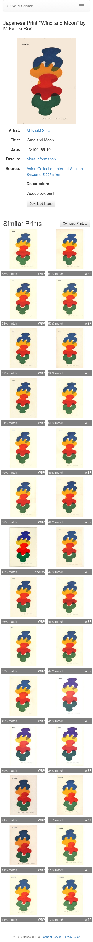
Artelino (39, 572)
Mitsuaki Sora (38, 130)
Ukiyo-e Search (20, 5)
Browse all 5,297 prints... (45, 174)
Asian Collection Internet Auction (55, 168)
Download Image (41, 203)
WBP (41, 274)
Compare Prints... (75, 223)
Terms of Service (51, 937)
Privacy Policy (71, 937)
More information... (43, 159)
